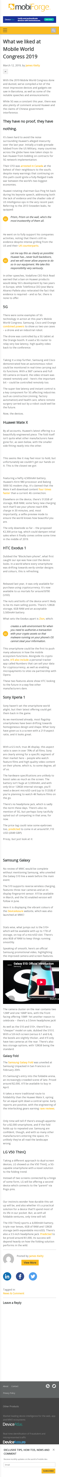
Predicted (46, 1234)
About (5, 1386)
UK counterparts (28, 245)
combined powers (13, 326)
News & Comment (13, 1293)
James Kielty (33, 65)
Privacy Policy (9, 1393)
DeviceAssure (15, 911)
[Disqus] (29, 1342)
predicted (14, 829)
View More (30, 1262)
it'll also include (19, 659)
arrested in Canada (32, 166)
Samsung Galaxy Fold (20, 1062)
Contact (14, 1386)
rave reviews (47, 1108)
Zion (41, 618)
